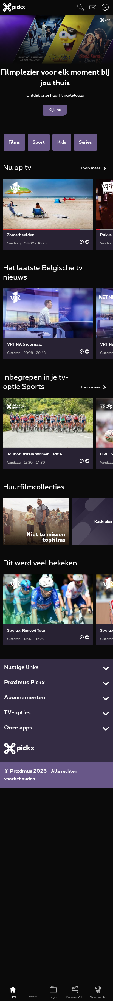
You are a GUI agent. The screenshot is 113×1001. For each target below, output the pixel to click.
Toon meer (90, 168)
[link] (48, 214)
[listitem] (36, 521)
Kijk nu (55, 110)
